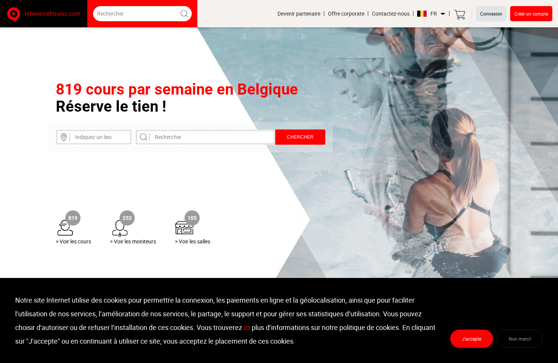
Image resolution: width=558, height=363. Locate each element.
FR (433, 14)
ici (247, 327)
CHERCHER (300, 137)
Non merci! (520, 339)
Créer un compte (531, 14)
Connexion (491, 14)
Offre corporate (346, 13)
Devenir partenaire (298, 13)
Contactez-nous (391, 13)
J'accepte (471, 339)
